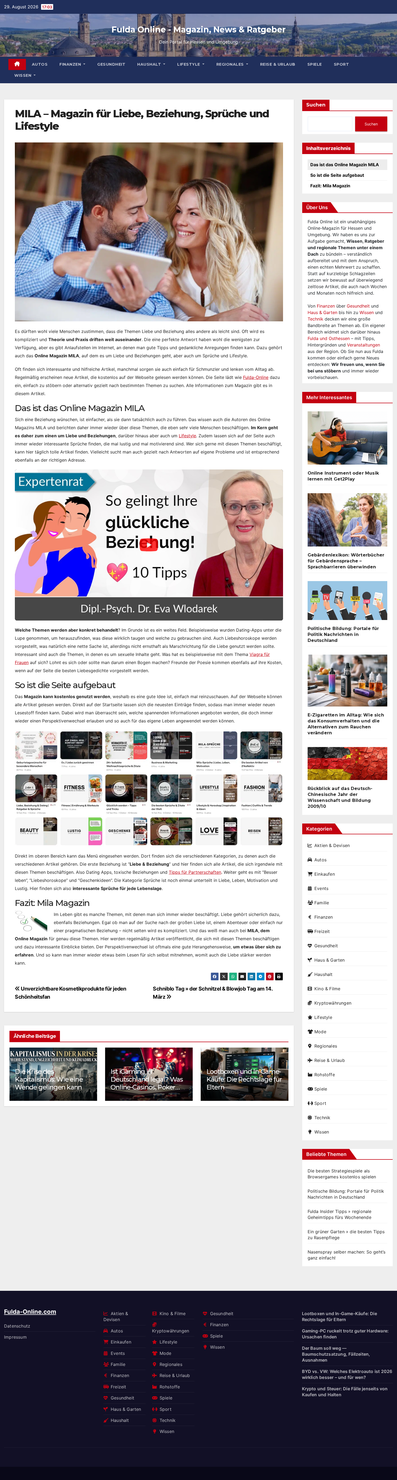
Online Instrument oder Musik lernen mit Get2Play (343, 476)
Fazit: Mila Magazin (330, 185)
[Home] (17, 64)
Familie (321, 902)
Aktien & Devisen (332, 845)
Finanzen (70, 64)
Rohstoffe (324, 1074)
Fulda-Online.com (30, 1311)
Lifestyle (189, 64)
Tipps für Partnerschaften (195, 872)
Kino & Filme (327, 988)
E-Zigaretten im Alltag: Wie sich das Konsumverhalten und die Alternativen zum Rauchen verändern (346, 723)
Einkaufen (324, 874)
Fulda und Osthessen (329, 338)
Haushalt (149, 64)
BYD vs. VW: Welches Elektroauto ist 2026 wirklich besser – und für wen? (347, 1374)
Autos (40, 64)
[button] (281, 1073)
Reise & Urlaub (277, 64)
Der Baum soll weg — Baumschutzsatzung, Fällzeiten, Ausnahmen (336, 1354)
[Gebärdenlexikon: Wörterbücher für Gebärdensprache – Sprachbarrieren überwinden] (348, 522)
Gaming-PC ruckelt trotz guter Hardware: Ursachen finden (345, 1333)
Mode (320, 1031)
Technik (315, 319)
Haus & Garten (322, 312)
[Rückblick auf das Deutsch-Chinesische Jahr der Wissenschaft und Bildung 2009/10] (348, 765)
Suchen (315, 105)
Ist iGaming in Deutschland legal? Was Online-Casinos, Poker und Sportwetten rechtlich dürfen (146, 1087)
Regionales (230, 64)
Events (321, 888)
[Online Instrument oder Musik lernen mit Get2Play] (348, 440)
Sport (341, 64)
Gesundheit (111, 64)
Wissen (23, 75)
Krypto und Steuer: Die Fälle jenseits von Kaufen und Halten (345, 1391)
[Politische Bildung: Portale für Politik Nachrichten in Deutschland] (348, 602)
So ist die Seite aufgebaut (337, 175)
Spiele (314, 64)
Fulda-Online (255, 377)
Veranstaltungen (363, 345)
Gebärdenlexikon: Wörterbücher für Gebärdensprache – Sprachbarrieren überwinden (346, 560)
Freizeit (322, 931)
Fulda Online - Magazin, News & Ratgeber (199, 30)
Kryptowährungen (332, 1003)
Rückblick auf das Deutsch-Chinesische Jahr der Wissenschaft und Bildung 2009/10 (340, 797)
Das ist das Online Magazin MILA (344, 164)
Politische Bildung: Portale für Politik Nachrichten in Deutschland (343, 634)
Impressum (15, 1337)
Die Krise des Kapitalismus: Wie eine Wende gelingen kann (49, 1079)
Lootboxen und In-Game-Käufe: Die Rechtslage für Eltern (244, 1079)
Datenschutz (17, 1325)
